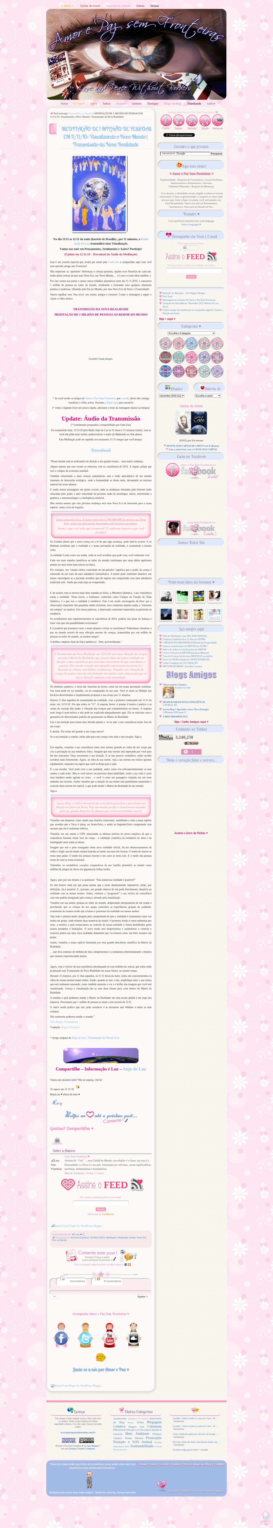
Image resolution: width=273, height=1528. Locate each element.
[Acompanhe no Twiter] (85, 1347)
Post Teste (168, 296)
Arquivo (121, 103)
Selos (127, 1446)
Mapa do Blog (172, 103)
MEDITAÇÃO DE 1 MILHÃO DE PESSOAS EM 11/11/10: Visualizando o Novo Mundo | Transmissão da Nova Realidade (106, 136)
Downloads (194, 103)
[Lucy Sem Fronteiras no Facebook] (191, 535)
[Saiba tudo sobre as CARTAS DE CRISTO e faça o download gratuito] (191, 433)
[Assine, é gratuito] (102, 1192)
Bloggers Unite (136, 1427)
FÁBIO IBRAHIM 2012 (175, 716)
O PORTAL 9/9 (170, 705)
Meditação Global (127, 1237)
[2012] (204, 349)
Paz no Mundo (84, 113)
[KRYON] (217, 376)
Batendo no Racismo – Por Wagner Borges (184, 293)
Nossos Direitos (134, 1438)
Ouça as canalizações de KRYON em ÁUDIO (185, 646)
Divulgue (152, 103)
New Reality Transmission (64, 1022)
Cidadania (154, 1426)
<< (54, 1296)
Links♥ (211, 103)
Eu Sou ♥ (79, 103)
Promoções (154, 1438)
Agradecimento (120, 1418)
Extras (140, 6)
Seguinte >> (142, 1296)
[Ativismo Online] (191, 349)
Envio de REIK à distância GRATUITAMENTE (186, 659)
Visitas (154, 6)
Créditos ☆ (67, 6)
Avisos (140, 1422)
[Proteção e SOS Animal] (217, 363)
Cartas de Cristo (90, 6)
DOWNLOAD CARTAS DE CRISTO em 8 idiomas (192, 445)
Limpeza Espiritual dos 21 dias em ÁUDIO (184, 639)
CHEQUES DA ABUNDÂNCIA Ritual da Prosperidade (190, 642)
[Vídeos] (178, 363)
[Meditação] (191, 363)
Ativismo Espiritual (80, 1237)
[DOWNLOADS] (165, 363)
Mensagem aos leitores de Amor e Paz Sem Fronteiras (189, 300)
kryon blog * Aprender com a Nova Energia (186, 709)
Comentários (77, 1281)
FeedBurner (108, 1214)
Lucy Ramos (93, 1446)
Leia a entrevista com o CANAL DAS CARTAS (192, 449)
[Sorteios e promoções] (204, 363)
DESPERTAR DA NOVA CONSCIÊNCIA (184, 702)
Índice (106, 103)
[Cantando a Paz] (165, 349)
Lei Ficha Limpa (142, 1430)
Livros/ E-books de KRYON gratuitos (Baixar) (186, 652)
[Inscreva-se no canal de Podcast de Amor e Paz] (133, 1347)
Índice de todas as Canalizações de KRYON (184, 649)
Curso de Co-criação (118, 6)
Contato (137, 103)
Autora (131, 1423)
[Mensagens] (165, 376)
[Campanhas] (178, 376)
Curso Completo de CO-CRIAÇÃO (180, 663)
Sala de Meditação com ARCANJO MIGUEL (185, 635)
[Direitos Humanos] (191, 376)
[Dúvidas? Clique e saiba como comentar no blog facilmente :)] (101, 1267)
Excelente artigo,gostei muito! (186, 1450)
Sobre (93, 103)
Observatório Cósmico (175, 684)
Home (64, 103)
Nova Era (141, 1237)
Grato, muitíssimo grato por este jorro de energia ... (195, 1434)
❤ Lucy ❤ (77, 1234)
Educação (130, 1430)
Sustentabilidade (142, 1446)
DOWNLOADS (97, 1237)
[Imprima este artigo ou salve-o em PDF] (57, 1146)
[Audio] (178, 349)
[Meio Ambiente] (204, 376)
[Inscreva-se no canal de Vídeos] (109, 1347)
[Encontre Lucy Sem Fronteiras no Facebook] (61, 1347)
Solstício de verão (183, 687)
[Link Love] (217, 349)
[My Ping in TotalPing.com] (191, 743)
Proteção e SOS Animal (132, 1442)
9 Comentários (112, 1281)
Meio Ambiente (137, 1433)
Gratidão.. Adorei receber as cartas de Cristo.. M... (195, 1418)
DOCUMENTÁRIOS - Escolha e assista (182, 666)
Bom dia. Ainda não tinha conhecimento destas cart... (196, 1442)
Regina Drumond (70, 1027)
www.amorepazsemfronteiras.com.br (78, 1432)
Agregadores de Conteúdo (138, 1419)
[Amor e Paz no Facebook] (191, 478)
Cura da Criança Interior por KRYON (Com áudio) (188, 656)
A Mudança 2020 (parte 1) (174, 712)
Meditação (111, 1237)
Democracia (119, 1429)
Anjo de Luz (134, 1069)
